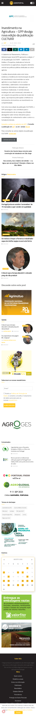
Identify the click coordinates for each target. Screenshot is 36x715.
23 (32, 581)
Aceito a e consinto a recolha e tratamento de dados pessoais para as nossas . (17, 396)
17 (4, 581)
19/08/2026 (15, 466)
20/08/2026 (15, 453)
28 (22, 585)
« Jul (4, 560)
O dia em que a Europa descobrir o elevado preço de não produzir (17, 274)
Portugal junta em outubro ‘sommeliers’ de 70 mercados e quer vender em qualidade (17, 205)
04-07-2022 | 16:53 (15, 43)
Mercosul (4, 511)
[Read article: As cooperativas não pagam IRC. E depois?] (27, 339)
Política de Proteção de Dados (15, 394)
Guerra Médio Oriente (20, 508)
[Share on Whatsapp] (15, 49)
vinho (24, 514)
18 (8, 581)
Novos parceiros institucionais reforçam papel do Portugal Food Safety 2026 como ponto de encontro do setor (22, 461)
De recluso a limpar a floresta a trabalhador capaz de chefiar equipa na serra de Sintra (17, 239)
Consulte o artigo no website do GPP (14, 124)
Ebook (28, 126)
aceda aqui (12, 133)
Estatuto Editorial (18, 691)
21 (22, 581)
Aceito (18, 713)
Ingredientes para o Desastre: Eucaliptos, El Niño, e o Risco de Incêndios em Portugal (20, 449)
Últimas (5, 269)
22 (27, 581)
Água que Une (6, 518)
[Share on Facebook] (4, 49)
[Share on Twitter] (9, 49)
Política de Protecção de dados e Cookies (20, 710)
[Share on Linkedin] (26, 49)
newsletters (13, 400)
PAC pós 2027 (20, 511)
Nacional (6, 200)
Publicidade (18, 685)
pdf (13, 126)
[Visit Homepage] (17, 3)
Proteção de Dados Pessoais (18, 698)
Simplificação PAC (7, 514)
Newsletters (18, 688)
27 (18, 585)
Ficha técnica (18, 694)
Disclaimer (18, 701)
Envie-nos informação (18, 682)
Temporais (17, 514)
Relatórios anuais (18, 679)
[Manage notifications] (3, 711)
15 (27, 577)
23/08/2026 (5, 209)
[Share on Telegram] (21, 49)
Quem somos (18, 676)
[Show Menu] (2, 3)
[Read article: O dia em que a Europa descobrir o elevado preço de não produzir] (18, 259)
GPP (5, 43)
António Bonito (7, 331)
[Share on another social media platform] (32, 49)
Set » (31, 560)
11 (8, 577)
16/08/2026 (5, 345)
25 (8, 585)
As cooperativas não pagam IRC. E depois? (10, 337)
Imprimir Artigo (8, 140)
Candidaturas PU (7, 508)
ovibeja (12, 511)
